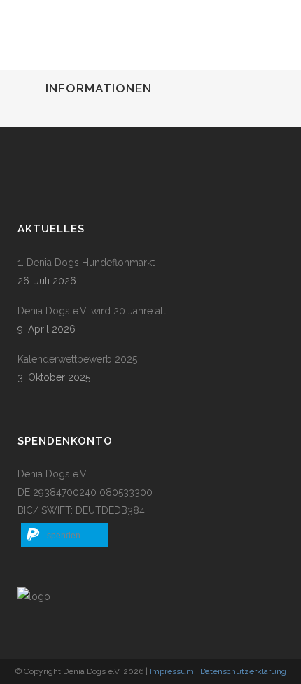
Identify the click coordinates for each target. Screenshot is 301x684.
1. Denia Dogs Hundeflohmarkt (86, 262)
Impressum (172, 671)
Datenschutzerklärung (243, 671)
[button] (64, 535)
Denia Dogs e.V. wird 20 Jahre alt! (93, 310)
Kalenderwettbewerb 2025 (77, 359)
